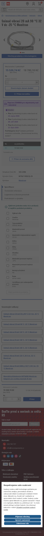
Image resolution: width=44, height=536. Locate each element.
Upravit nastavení (22, 520)
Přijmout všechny (22, 516)
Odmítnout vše (22, 523)
